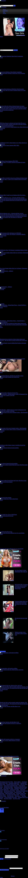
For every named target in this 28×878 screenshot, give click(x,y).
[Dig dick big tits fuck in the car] (8, 628)
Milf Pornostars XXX (10, 793)
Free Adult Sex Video (8, 788)
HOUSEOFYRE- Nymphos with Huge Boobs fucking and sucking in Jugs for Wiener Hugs (21, 586)
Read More (6, 807)
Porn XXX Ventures (8, 792)
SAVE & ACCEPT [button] (4, 848)
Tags (4, 12)
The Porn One (10, 796)
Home (4, 9)
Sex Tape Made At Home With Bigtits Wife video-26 (21, 571)
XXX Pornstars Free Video (10, 797)
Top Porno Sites (18, 792)
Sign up (12, 876)
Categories (5, 10)
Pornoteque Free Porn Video (6, 781)
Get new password (4, 869)
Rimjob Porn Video (8, 787)
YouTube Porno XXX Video (12, 784)
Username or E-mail (4, 868)
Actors (4, 13)
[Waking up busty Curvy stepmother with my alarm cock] (8, 642)
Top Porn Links (16, 798)
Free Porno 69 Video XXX (13, 794)
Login (2, 858)
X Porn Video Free (4, 789)
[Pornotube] (3, 0)
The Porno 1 (17, 796)
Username (2, 855)
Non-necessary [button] (3, 839)
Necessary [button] (2, 830)
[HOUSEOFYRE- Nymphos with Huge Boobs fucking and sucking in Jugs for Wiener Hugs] (8, 594)
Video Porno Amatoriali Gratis (11, 785)
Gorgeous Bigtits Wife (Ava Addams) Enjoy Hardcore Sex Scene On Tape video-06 (21, 603)
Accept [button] (1, 807)
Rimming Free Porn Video (20, 788)
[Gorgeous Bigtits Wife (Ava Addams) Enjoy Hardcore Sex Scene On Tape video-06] (8, 611)
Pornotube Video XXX (14, 783)
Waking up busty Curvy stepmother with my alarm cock (21, 633)
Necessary (4, 831)
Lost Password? (7, 858)
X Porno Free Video (14, 789)
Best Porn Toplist (8, 798)
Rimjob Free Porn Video (9, 790)
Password (2, 857)
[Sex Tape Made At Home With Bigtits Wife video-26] (8, 580)
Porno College (17, 781)
